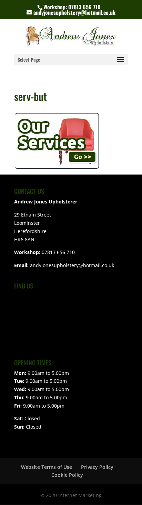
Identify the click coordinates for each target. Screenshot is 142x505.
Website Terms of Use (46, 467)
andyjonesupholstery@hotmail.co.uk (72, 265)
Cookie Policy (67, 475)
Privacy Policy (97, 467)
